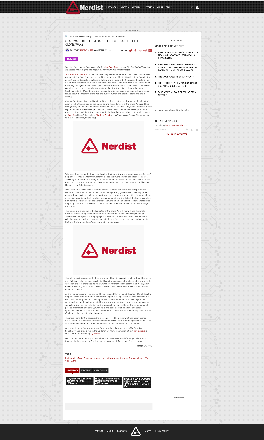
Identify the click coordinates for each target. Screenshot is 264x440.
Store (168, 7)
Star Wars (72, 115)
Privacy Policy (162, 431)
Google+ (140, 50)
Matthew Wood (103, 115)
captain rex (99, 358)
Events (148, 7)
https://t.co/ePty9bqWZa (176, 125)
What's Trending (100, 370)
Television (72, 59)
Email (150, 50)
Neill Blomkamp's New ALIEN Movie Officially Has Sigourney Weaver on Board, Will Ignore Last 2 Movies (177, 67)
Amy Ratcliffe (86, 50)
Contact (99, 431)
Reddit (145, 50)
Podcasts (111, 7)
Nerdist (84, 8)
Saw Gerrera (139, 331)
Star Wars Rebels (112, 67)
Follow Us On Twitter (177, 134)
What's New (86, 370)
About (110, 431)
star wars (123, 358)
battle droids (71, 358)
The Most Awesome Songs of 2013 (176, 76)
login (197, 7)
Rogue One (95, 333)
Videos (124, 7)
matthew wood (111, 358)
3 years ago (160, 129)
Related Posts (72, 370)
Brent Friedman (85, 358)
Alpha (160, 7)
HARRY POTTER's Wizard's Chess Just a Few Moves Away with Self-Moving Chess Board (178, 55)
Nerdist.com (136, 431)
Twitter (130, 50)
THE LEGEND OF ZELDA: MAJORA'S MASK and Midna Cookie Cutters (177, 84)
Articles (136, 7)
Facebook (135, 50)
